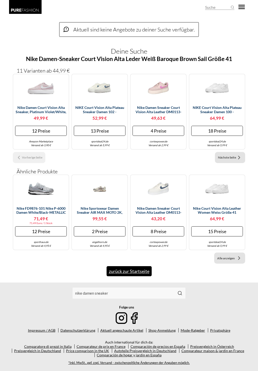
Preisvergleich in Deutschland (37, 351)
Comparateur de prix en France (101, 346)
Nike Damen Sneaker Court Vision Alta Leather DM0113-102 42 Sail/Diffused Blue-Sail (158, 210)
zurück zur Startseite (129, 271)
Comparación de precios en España (158, 346)
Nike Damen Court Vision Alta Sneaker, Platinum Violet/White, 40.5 (41, 110)
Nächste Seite (227, 157)
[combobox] (123, 293)
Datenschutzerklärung (77, 330)
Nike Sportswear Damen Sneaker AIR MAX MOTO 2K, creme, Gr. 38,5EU (99, 210)
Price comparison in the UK (87, 351)
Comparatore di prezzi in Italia (48, 346)
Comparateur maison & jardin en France (212, 351)
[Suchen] (179, 293)
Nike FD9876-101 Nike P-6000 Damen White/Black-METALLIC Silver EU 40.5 (41, 210)
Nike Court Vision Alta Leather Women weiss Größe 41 (217, 210)
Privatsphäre (220, 330)
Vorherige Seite (32, 157)
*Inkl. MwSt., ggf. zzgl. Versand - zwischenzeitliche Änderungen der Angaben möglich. (129, 363)
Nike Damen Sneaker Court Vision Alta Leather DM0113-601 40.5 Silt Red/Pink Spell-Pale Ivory (158, 110)
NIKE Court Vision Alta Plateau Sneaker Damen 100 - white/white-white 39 (217, 110)
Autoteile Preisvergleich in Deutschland (145, 351)
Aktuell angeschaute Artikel (121, 330)
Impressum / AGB (41, 330)
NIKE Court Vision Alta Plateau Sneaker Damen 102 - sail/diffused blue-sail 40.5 (99, 110)
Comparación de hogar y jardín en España (129, 355)
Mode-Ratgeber (193, 330)
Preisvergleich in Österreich (212, 346)
